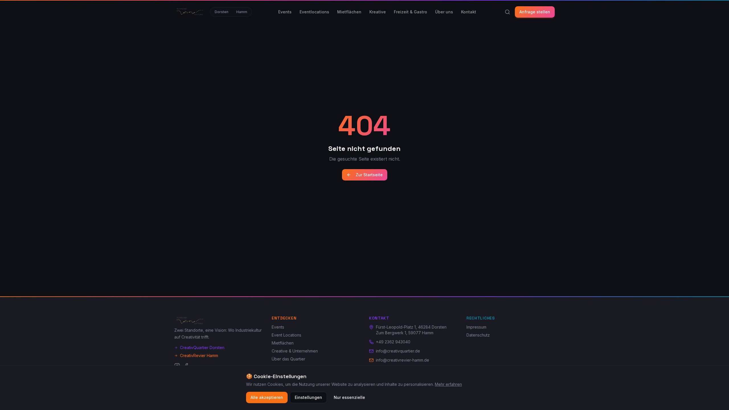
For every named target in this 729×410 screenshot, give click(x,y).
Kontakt (468, 11)
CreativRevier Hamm (199, 355)
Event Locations (286, 335)
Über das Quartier (288, 358)
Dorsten (221, 12)
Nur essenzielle (349, 397)
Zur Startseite (369, 174)
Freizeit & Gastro (410, 11)
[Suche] (507, 12)
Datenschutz (478, 335)
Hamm (241, 12)
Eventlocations (314, 11)
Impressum (476, 327)
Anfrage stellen (534, 11)
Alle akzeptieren (267, 397)
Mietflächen (349, 11)
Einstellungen (308, 397)
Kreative (377, 11)
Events (285, 11)
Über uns (444, 11)
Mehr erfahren (448, 384)
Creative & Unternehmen (295, 350)
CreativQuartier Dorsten (202, 347)
